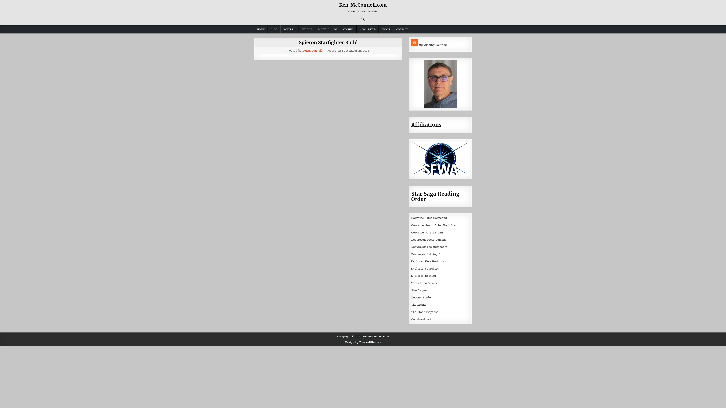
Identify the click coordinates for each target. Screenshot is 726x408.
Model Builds (327, 29)
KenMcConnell (312, 50)
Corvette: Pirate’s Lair (427, 232)
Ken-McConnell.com (363, 5)
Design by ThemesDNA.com (363, 342)
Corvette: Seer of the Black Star (434, 225)
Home (261, 29)
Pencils (307, 29)
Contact (402, 29)
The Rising (419, 304)
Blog (274, 29)
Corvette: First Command (429, 218)
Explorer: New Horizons (428, 261)
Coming (348, 29)
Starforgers (419, 290)
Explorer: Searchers (425, 268)
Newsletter (368, 29)
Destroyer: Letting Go (426, 254)
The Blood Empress (424, 312)
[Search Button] (363, 19)
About (386, 29)
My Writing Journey (433, 45)
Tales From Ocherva (425, 283)
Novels (288, 29)
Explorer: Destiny (423, 276)
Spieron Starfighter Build (328, 43)
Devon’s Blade (421, 297)
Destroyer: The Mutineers (429, 247)
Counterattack (421, 319)
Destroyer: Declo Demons (428, 239)
